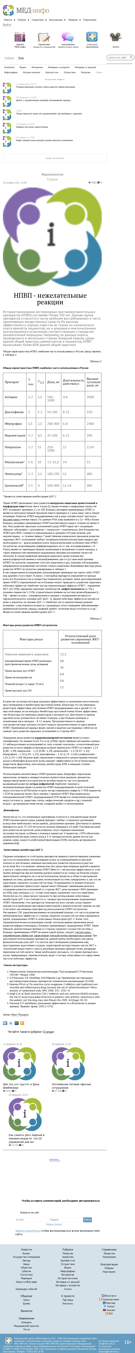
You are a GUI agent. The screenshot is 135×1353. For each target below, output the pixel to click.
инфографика (11, 72)
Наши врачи (109, 1271)
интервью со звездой (85, 67)
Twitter (110, 1306)
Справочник (38, 19)
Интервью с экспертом (68, 1285)
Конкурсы (26, 1322)
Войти (7, 25)
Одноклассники (110, 1299)
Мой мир (110, 1303)
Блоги (26, 1299)
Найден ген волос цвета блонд (32, 125)
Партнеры (68, 1299)
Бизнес (26, 1253)
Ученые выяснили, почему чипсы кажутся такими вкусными (45, 85)
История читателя (68, 1278)
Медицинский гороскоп (26, 1325)
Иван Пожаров (19, 1014)
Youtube (110, 1310)
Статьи (48, 1031)
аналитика (9, 67)
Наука (26, 1264)
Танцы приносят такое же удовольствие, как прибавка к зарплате (49, 112)
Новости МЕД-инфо (26, 1281)
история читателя (31, 72)
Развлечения (89, 19)
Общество (26, 1267)
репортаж (85, 72)
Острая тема (68, 1264)
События (26, 1271)
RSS (110, 1313)
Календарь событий (26, 1289)
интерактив (37, 67)
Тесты (26, 1329)
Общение (73, 19)
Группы (26, 1303)
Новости (8, 19)
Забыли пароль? (54, 1224)
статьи (99, 72)
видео (23, 67)
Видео (67, 1267)
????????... (54, 1160)
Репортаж (68, 1253)
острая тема (70, 72)
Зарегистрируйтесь (27, 1231)
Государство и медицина (26, 1256)
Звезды (26, 1260)
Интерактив (67, 1274)
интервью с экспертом (58, 67)
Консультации (56, 19)
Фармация (26, 1278)
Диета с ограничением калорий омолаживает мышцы (43, 99)
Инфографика (68, 1271)
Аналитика (67, 1256)
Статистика (26, 1274)
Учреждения (109, 1256)
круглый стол (52, 72)
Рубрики (22, 19)
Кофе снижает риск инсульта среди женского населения (44, 139)
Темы (21, 57)
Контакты (68, 1303)
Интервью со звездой (68, 1281)
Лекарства (109, 1253)
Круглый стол (68, 1260)
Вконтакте (110, 1295)
